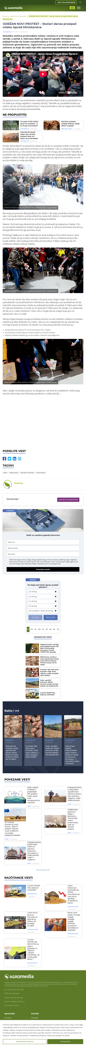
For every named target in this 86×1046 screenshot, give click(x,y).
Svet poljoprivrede (66, 2)
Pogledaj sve (43, 870)
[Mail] (19, 458)
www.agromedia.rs (11, 1005)
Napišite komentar (68, 500)
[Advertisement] (43, 421)
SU (43, 629)
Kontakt (34, 1018)
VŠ (47, 629)
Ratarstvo (10, 740)
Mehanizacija (32, 894)
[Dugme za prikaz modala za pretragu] (80, 2)
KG (54, 629)
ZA (58, 629)
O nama (7, 1018)
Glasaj (35, 617)
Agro (5, 473)
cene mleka (13, 473)
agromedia (23, 32)
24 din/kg (33, 601)
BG (28, 629)
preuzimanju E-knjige (62, 562)
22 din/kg (33, 596)
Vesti (29, 806)
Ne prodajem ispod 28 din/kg (41, 611)
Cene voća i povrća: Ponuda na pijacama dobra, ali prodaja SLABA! (32, 919)
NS (32, 629)
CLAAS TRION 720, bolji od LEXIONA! (33, 888)
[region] (43, 1033)
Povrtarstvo (30, 740)
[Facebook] (4, 458)
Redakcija (18, 483)
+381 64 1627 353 (16, 998)
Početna (6, 16)
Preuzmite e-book (43, 569)
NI (35, 629)
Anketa (33, 580)
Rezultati (50, 617)
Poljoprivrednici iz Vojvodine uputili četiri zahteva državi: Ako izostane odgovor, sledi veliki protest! (75, 794)
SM (39, 629)
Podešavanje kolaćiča (24, 1041)
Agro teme (14, 16)
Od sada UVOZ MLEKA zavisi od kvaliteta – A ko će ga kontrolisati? (29, 124)
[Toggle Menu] (79, 8)
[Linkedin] (14, 458)
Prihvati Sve (65, 1041)
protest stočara (27, 473)
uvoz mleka (40, 473)
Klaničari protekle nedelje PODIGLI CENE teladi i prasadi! (70, 124)
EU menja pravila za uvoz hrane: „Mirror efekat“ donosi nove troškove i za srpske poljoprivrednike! (12, 828)
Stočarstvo (23, 16)
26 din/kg (33, 606)
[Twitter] (9, 458)
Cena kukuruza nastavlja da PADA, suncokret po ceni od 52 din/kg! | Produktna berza (74, 894)
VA (50, 629)
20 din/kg (33, 592)
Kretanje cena (66, 129)
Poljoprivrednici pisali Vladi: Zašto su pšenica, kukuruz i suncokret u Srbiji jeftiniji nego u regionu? (34, 851)
